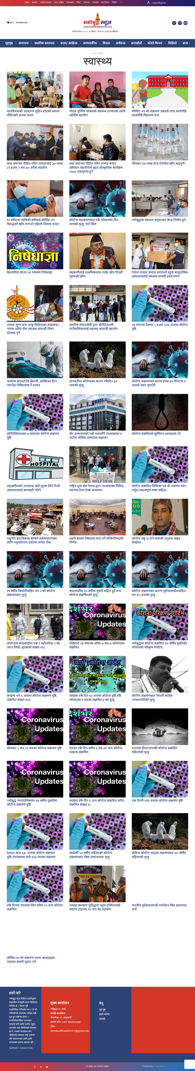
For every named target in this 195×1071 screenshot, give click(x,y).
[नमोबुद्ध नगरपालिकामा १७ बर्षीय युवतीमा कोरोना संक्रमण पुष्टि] (35, 779)
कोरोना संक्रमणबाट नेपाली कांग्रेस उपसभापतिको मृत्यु (152, 698)
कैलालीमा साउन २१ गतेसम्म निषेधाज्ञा (29, 272)
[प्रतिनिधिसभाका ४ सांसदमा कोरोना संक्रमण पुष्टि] (35, 412)
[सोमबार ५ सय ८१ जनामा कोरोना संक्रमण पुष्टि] (35, 726)
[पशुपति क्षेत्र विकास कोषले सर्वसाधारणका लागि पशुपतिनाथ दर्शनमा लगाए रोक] (35, 517)
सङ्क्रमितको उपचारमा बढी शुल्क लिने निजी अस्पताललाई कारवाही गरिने (33, 488)
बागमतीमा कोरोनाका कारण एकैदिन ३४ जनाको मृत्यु (93, 383)
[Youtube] (185, 23)
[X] (180, 23)
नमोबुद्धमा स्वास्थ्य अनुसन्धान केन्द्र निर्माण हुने (159, 220)
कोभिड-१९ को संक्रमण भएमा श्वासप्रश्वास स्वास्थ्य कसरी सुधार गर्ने (31, 960)
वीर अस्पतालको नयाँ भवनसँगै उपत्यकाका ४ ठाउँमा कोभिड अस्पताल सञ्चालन (95, 436)
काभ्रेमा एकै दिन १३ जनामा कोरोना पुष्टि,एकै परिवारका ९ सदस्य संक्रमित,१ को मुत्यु (95, 698)
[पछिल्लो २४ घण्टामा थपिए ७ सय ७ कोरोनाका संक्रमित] (97, 622)
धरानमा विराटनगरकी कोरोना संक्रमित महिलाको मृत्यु (154, 750)
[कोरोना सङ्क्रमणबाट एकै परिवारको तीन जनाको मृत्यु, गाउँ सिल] (97, 198)
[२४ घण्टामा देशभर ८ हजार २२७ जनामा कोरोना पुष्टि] (160, 303)
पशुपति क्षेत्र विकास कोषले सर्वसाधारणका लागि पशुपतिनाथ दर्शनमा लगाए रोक (32, 540)
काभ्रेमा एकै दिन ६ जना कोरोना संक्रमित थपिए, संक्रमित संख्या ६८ (97, 803)
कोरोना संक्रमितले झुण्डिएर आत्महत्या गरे (156, 434)
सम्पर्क (102, 1019)
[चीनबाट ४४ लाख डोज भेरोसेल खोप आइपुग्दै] (160, 142)
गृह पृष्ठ (102, 1010)
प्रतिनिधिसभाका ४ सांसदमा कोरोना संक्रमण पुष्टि (33, 436)
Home (94, 53)
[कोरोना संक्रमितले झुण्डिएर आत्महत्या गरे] (160, 412)
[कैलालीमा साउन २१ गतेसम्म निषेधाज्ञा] (35, 251)
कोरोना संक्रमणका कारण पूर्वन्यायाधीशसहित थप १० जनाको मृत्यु (159, 593)
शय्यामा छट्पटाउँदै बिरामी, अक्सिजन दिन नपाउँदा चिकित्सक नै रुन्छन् (32, 383)
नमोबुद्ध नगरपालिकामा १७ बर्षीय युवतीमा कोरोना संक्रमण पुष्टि (32, 803)
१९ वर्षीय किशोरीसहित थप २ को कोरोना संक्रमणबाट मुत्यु (31, 593)
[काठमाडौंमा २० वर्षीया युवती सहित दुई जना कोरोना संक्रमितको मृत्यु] (97, 569)
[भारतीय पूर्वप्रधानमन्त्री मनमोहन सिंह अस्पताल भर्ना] (160, 884)
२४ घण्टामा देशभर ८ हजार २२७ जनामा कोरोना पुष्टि (160, 327)
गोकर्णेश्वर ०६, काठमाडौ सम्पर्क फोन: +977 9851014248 (65, 1020)
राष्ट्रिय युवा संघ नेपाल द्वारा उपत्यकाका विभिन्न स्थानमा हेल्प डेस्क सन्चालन (96, 488)
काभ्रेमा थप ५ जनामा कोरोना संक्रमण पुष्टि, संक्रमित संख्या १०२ (32, 698)
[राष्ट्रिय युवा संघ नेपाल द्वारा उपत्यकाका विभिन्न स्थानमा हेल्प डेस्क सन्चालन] (97, 464)
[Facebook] (174, 23)
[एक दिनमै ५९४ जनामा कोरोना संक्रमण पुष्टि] (160, 779)
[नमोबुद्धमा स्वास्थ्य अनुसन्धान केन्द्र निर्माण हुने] (160, 198)
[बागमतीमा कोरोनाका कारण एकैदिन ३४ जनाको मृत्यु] (97, 359)
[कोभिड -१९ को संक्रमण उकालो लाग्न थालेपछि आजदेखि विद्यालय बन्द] (160, 89)
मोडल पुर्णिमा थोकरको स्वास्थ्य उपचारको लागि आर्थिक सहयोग (97, 113)
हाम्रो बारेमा (104, 1014)
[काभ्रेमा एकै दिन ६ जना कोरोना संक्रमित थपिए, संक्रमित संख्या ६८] (97, 779)
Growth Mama (160, 1066)
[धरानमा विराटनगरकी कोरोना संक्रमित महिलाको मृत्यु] (160, 726)
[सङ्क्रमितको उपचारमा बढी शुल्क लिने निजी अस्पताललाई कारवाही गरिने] (35, 464)
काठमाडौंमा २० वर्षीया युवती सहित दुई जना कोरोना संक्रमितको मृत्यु (95, 593)
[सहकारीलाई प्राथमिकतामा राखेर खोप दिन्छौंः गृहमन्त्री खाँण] (97, 251)
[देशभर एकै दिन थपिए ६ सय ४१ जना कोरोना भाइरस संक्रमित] (97, 726)
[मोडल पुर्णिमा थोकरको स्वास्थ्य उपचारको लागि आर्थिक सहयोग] (97, 89)
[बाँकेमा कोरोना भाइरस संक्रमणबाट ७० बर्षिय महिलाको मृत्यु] (160, 831)
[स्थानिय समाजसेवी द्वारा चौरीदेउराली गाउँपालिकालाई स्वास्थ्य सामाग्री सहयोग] (97, 303)
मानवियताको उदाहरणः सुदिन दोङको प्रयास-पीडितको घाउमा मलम (33, 113)
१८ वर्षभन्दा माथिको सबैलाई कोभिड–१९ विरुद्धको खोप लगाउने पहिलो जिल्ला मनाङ (33, 222)
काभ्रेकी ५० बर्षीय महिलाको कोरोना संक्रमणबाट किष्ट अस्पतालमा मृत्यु (90, 855)
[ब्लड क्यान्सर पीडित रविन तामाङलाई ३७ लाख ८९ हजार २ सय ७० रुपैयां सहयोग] (35, 142)
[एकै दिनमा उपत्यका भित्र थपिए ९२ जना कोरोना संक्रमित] (35, 884)
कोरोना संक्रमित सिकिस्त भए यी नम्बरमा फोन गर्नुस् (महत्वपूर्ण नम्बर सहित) (159, 488)
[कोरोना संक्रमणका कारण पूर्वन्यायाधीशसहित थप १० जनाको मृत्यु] (160, 569)
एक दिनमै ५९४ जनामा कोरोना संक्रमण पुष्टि (157, 801)
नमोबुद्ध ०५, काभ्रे (58, 1009)
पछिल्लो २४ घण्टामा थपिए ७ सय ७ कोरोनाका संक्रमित (97, 645)
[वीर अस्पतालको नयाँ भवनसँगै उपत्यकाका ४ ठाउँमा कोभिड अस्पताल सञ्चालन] (97, 412)
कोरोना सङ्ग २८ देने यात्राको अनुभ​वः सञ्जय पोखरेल (156, 540)
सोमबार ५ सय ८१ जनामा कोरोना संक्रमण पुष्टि (34, 748)
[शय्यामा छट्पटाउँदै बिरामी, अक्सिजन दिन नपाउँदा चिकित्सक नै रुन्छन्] (35, 359)
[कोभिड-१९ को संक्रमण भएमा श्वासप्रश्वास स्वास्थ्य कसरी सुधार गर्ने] (35, 936)
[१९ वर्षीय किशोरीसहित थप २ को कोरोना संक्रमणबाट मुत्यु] (35, 569)
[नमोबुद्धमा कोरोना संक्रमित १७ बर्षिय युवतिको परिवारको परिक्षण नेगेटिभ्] (160, 622)
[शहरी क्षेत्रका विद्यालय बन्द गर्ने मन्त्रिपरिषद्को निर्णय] (97, 517)
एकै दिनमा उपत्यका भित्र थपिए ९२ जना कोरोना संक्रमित (35, 907)
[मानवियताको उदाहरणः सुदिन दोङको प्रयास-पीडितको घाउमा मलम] (35, 89)
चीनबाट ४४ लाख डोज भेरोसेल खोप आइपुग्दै (158, 163)
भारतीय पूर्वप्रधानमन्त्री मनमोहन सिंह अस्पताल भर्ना (159, 907)
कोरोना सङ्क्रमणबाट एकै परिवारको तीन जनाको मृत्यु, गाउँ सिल (93, 222)
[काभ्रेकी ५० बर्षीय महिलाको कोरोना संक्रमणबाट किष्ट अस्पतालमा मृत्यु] (97, 831)
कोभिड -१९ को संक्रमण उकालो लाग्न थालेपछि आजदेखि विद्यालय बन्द (159, 113)
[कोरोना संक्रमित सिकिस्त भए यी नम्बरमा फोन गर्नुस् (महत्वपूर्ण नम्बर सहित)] (160, 464)
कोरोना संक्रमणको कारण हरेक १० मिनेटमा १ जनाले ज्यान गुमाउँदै (159, 383)
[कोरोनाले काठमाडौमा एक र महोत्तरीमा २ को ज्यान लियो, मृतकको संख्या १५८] (35, 622)
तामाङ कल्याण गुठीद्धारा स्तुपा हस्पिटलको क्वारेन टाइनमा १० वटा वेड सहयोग (94, 907)
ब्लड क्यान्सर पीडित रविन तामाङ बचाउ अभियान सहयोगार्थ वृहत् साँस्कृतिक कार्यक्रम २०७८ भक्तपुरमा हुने (96, 168)
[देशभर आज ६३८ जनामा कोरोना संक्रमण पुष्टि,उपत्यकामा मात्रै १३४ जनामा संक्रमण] (35, 831)
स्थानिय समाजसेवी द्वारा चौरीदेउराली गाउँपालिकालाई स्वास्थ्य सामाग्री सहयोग (93, 327)
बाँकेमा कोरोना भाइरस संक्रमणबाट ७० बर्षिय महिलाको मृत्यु (159, 855)
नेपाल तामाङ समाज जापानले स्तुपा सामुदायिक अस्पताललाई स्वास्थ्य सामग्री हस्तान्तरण (160, 274)
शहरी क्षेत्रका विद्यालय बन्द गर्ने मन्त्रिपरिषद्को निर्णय (96, 540)
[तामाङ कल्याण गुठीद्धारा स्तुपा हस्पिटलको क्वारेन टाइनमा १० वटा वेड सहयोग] (97, 884)
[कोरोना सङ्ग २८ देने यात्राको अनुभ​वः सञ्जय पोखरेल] (160, 517)
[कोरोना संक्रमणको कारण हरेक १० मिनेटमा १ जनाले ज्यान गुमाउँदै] (160, 359)
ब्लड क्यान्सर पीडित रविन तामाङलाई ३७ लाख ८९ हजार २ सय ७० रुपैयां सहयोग (34, 165)
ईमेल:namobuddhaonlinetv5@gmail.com (69, 1028)
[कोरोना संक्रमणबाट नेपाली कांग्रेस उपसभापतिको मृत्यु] (160, 674)
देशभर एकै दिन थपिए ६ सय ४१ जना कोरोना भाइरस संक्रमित (95, 750)
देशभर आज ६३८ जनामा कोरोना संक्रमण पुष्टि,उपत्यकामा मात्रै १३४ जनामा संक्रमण (31, 855)
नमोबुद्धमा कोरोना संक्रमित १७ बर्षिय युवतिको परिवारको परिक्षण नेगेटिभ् (159, 645)
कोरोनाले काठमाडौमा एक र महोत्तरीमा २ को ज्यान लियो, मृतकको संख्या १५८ (33, 645)
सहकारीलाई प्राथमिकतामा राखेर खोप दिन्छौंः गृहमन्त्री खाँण (96, 274)
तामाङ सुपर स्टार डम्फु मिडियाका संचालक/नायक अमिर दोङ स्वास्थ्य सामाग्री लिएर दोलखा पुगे (33, 329)
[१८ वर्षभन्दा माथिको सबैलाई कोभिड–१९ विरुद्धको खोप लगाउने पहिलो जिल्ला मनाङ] (35, 198)
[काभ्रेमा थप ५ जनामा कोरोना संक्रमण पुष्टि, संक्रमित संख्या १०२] (35, 674)
